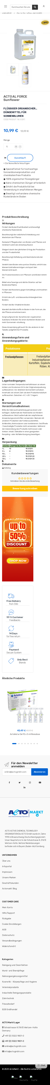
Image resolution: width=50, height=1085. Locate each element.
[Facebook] (10, 782)
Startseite (7, 13)
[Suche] (35, 7)
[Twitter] (20, 782)
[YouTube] (40, 782)
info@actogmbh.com (14, 1051)
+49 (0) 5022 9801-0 (14, 1036)
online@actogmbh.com (15, 1046)
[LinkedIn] (25, 787)
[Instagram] (30, 782)
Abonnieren (39, 772)
